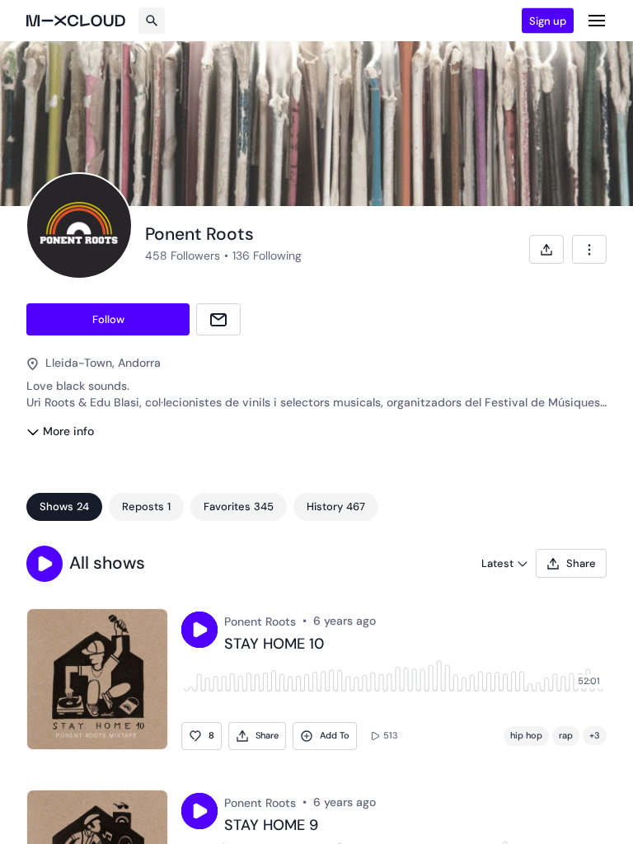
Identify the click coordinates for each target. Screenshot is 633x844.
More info (68, 431)
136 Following (267, 255)
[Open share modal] (546, 249)
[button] (44, 564)
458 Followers (182, 255)
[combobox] (589, 249)
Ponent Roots (260, 621)
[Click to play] (199, 630)
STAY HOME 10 (274, 644)
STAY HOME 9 (271, 826)
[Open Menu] (597, 20)
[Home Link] (75, 20)
